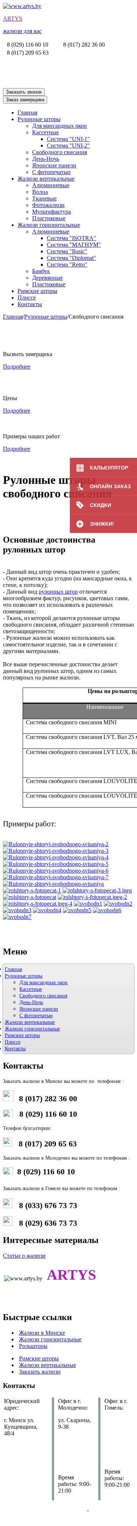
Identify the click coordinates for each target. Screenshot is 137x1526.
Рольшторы (33, 1346)
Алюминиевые (50, 185)
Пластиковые (48, 218)
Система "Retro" (67, 264)
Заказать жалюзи (40, 1372)
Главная (27, 112)
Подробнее (16, 366)
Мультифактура (51, 212)
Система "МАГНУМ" (74, 245)
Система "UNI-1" (68, 139)
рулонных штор (58, 591)
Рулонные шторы (39, 119)
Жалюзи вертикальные (46, 178)
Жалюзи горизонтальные (49, 225)
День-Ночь (45, 159)
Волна (40, 192)
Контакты (30, 304)
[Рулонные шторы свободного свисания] (56, 844)
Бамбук (41, 271)
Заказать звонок (24, 92)
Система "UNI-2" (68, 145)
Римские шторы (37, 291)
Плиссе (27, 297)
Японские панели (54, 165)
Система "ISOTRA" (71, 238)
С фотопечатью (51, 172)
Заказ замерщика (25, 99)
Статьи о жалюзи (24, 1256)
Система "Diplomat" (71, 258)
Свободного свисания (59, 152)
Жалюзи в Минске (42, 1333)
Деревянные (47, 278)
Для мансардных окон (59, 126)
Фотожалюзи (48, 205)
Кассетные (45, 132)
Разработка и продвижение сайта (44, 1510)
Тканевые (44, 198)
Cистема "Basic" (67, 251)
